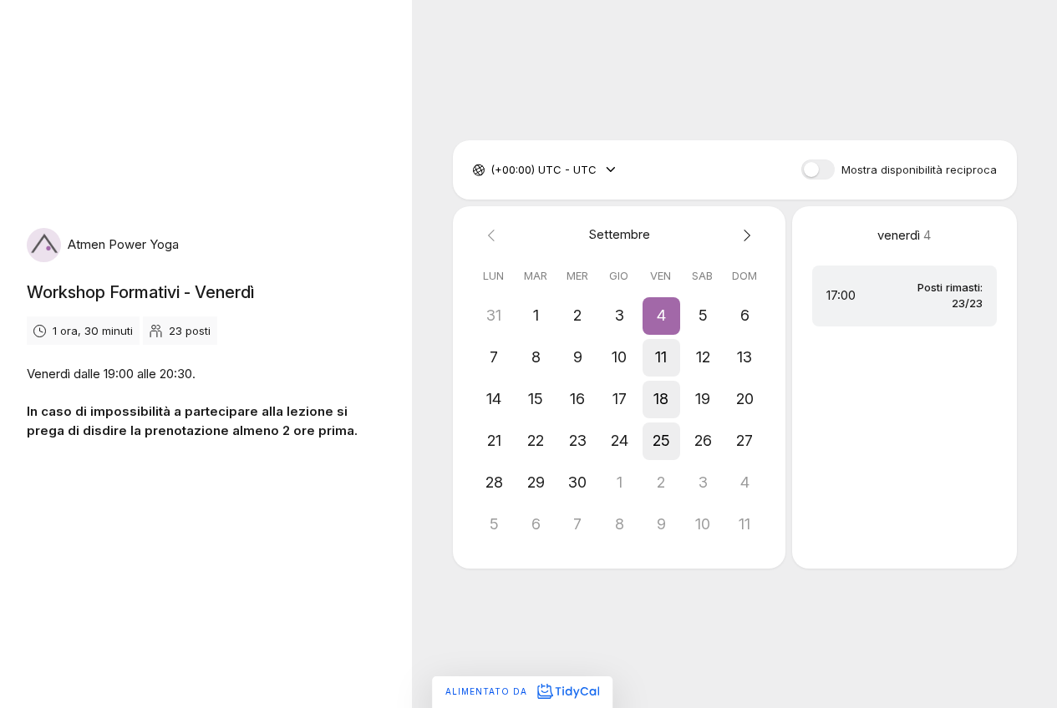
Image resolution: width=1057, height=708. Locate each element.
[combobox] (492, 170)
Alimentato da (488, 691)
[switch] (818, 169)
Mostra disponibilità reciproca (919, 169)
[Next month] (744, 235)
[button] (661, 315)
